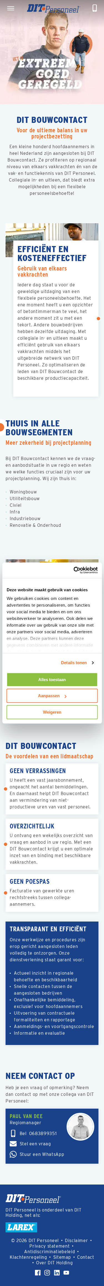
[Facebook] (37, 1272)
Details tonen (74, 662)
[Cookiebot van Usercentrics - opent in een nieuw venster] (74, 570)
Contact (85, 1257)
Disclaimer (76, 1240)
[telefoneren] (94, 8)
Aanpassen (49, 695)
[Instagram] (47, 1272)
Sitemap (62, 1257)
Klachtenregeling (28, 1257)
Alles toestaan (52, 679)
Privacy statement (49, 1246)
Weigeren (52, 712)
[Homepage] (53, 8)
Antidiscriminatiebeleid (49, 1251)
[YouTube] (66, 1272)
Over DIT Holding (54, 1262)
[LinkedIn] (57, 1272)
